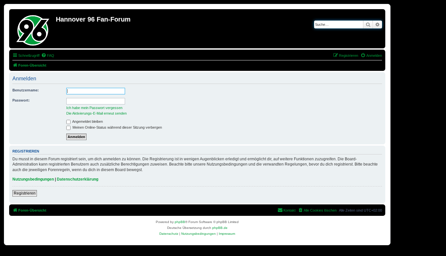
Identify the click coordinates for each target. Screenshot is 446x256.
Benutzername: (25, 90)
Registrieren (25, 193)
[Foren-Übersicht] (33, 29)
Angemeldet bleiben (87, 121)
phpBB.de (220, 228)
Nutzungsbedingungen (33, 179)
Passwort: (21, 100)
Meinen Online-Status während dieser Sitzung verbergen (117, 127)
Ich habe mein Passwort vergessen (94, 108)
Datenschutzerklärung (77, 179)
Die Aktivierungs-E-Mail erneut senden (96, 113)
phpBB (180, 222)
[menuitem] (47, 55)
